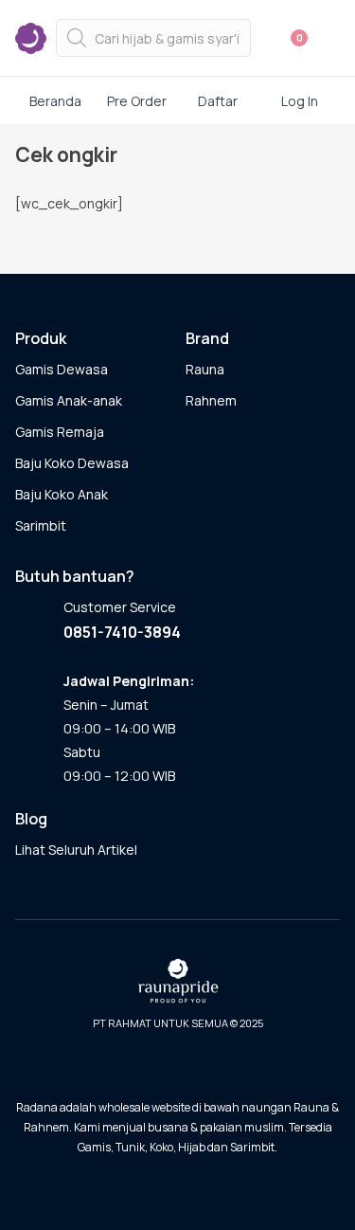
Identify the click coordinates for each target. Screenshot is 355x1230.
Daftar (218, 101)
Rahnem (211, 400)
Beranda (55, 101)
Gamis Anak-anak (68, 400)
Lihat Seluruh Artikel (76, 850)
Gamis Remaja (59, 432)
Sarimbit (40, 525)
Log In (299, 101)
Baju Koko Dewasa (72, 463)
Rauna (205, 369)
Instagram (172, 1066)
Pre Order (137, 101)
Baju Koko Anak (61, 494)
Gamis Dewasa (61, 369)
